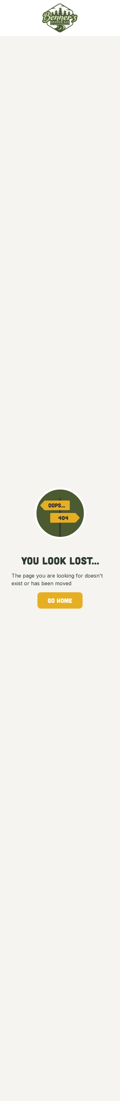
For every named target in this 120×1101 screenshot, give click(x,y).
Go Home (60, 600)
